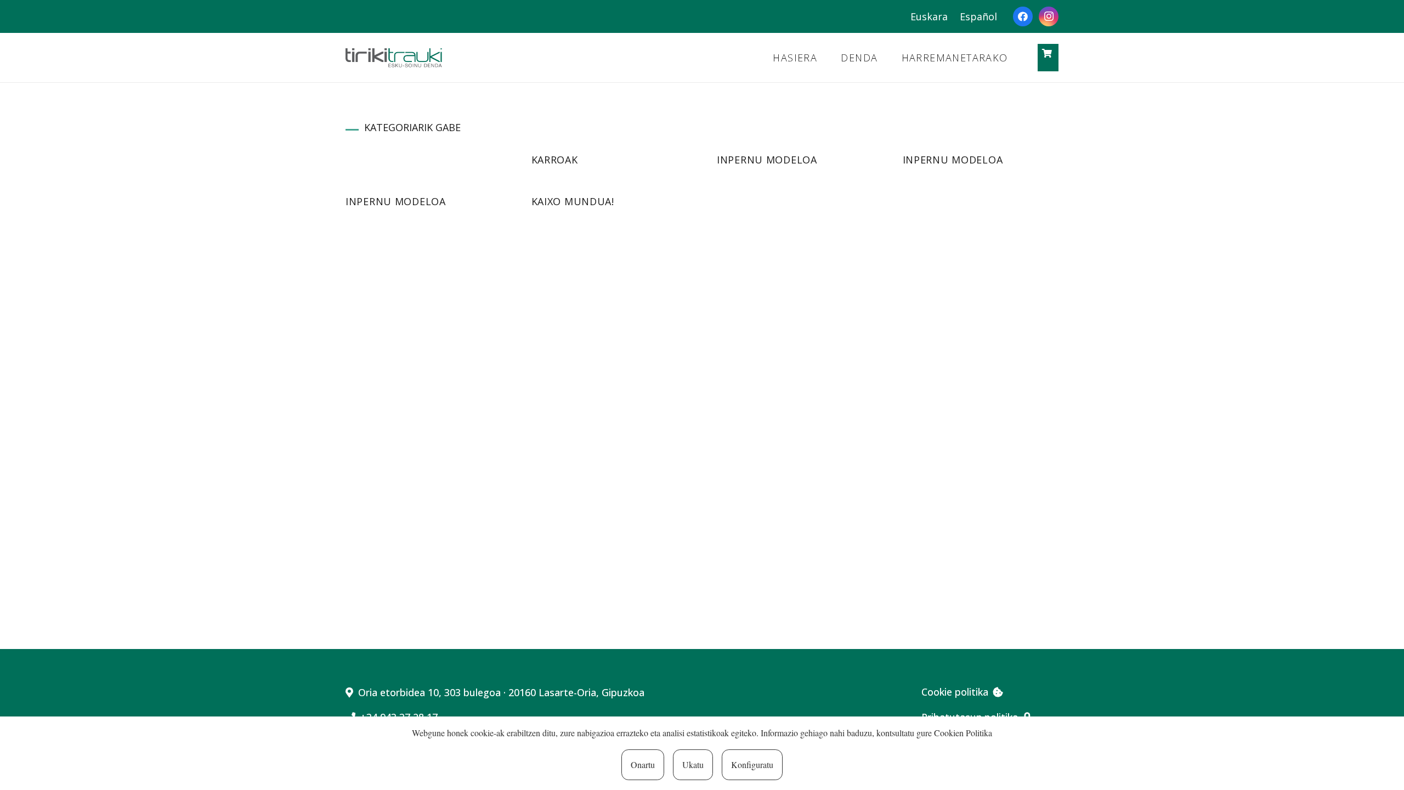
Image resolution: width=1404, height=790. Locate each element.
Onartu (643, 764)
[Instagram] (1048, 16)
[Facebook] (1023, 16)
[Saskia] (1047, 53)
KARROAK (554, 159)
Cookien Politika (963, 732)
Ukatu (693, 764)
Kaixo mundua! (572, 201)
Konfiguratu (752, 764)
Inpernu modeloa (767, 159)
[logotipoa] (394, 57)
